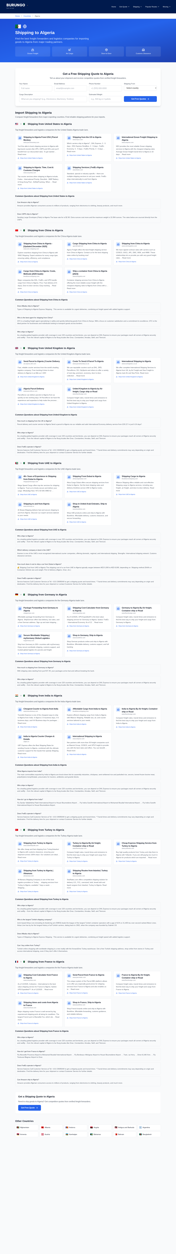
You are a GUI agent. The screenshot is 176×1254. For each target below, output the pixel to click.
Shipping (136, 7)
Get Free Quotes (138, 99)
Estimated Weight (95, 94)
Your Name (23, 84)
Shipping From (129, 84)
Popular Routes (151, 7)
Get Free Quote (28, 1108)
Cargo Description (26, 94)
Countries (27, 16)
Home (113, 7)
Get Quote (123, 7)
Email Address (59, 84)
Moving (165, 7)
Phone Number (94, 84)
